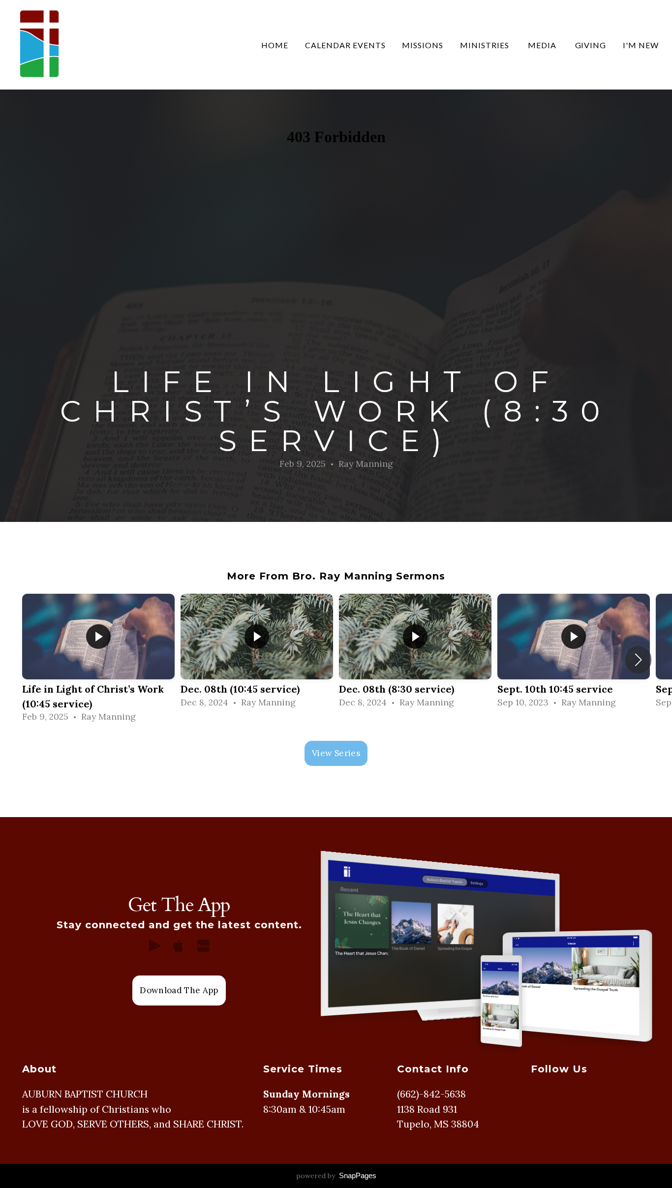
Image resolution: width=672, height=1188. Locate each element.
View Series (336, 753)
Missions (422, 45)
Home (274, 45)
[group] (98, 660)
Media (543, 45)
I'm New (641, 45)
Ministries (485, 45)
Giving (591, 45)
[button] (638, 659)
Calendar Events (345, 45)
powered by (336, 1175)
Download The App (179, 990)
